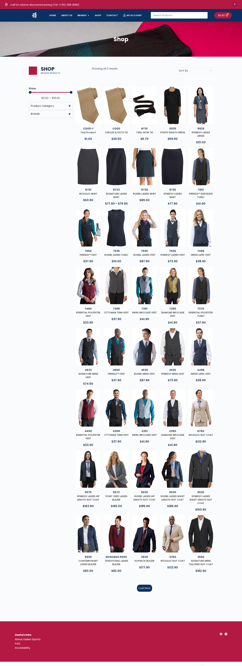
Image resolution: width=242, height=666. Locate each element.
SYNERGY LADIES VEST (172, 255)
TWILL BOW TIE (144, 132)
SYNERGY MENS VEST (172, 373)
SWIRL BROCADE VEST (144, 312)
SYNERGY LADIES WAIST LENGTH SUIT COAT (200, 500)
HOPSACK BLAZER (144, 560)
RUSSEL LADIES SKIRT (144, 193)
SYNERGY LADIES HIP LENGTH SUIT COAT (88, 498)
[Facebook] (221, 634)
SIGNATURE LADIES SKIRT (116, 195)
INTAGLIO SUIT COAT (201, 435)
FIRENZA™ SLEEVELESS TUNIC (201, 195)
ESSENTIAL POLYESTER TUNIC (201, 314)
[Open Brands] (88, 15)
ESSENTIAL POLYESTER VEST (88, 314)
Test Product (88, 132)
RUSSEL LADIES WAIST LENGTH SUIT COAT (173, 498)
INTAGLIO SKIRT (88, 193)
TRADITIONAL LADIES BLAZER (116, 562)
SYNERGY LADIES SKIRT (172, 195)
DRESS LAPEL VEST (201, 255)
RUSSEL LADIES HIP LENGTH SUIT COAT (144, 498)
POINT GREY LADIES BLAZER (116, 498)
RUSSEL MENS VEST (144, 373)
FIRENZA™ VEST (88, 255)
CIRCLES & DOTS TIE (116, 132)
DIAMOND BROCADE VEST (172, 314)
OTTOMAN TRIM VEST (116, 312)
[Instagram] (226, 634)
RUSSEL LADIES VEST (144, 255)
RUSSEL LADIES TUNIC (116, 255)
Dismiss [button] (234, 4)
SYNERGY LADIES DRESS (201, 134)
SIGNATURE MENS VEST (88, 375)
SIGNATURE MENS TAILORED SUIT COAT (201, 562)
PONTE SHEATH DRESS (172, 132)
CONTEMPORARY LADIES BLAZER (88, 562)
